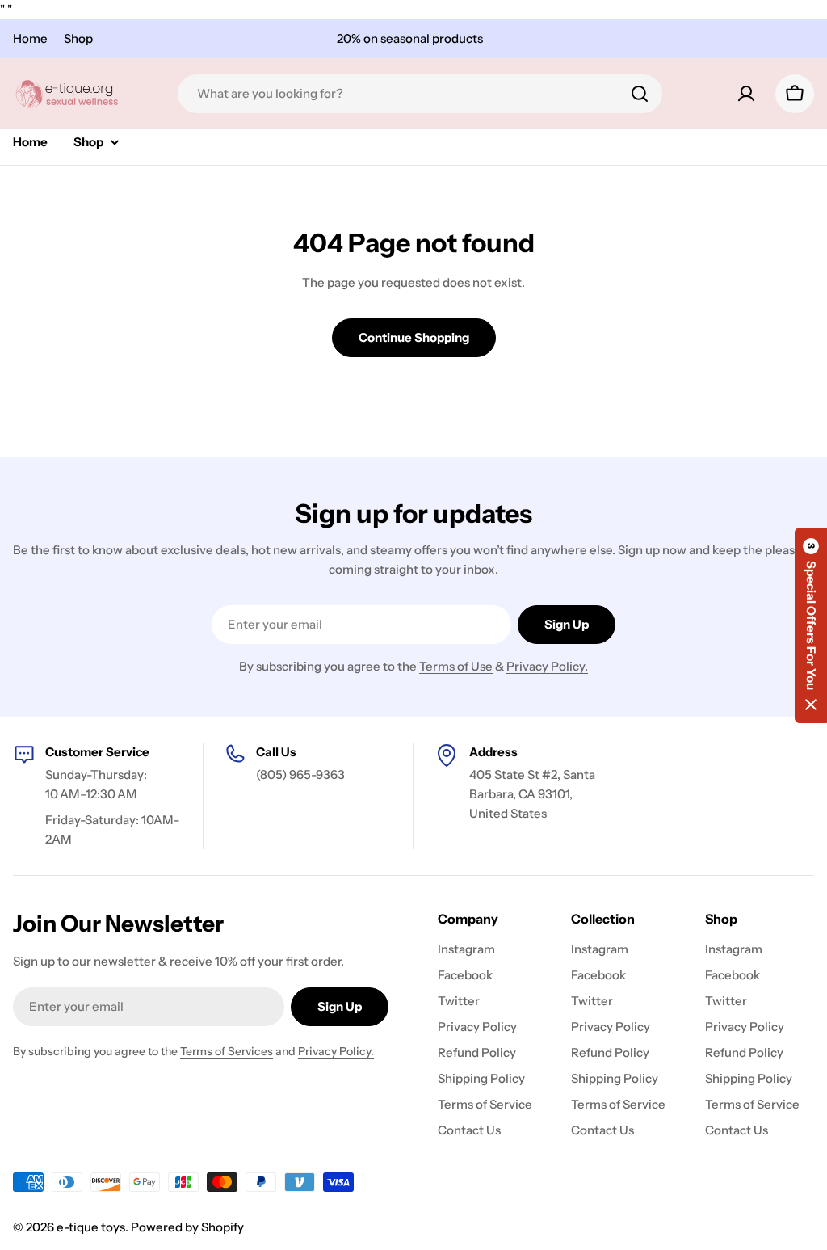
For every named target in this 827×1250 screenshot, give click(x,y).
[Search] (639, 93)
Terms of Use (456, 666)
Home (30, 38)
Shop (78, 38)
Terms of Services (226, 1051)
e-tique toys (91, 1227)
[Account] (746, 93)
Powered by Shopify (187, 1227)
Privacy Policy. (547, 666)
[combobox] (420, 93)
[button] (811, 625)
